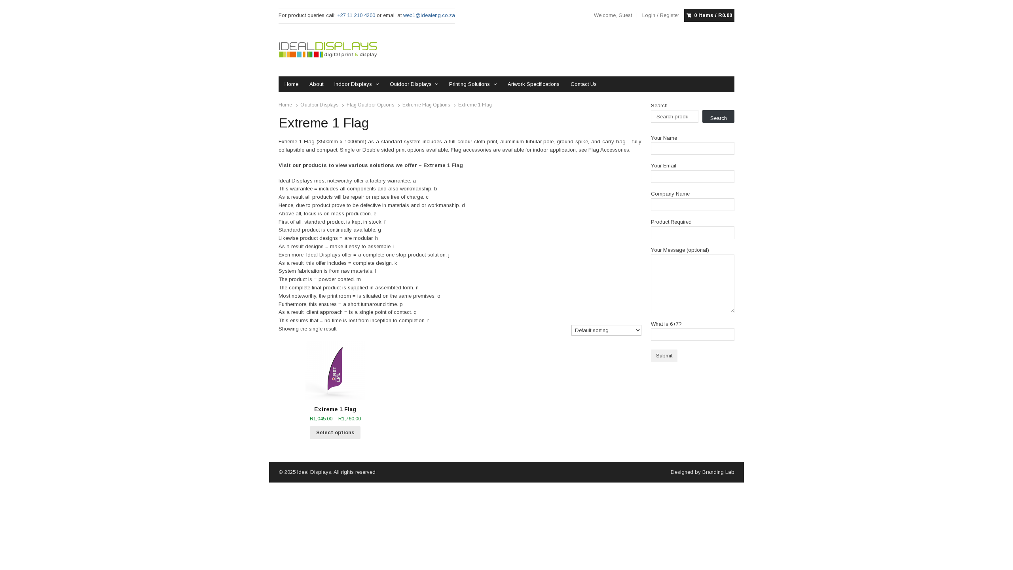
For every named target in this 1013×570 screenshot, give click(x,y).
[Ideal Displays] (328, 50)
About (316, 84)
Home (291, 84)
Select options (335, 432)
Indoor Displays (353, 84)
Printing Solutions (469, 84)
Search (659, 105)
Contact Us (584, 84)
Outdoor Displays (411, 84)
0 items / (713, 15)
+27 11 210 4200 (356, 15)
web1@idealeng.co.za (429, 15)
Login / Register (660, 15)
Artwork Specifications (534, 84)
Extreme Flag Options (426, 105)
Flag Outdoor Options (370, 105)
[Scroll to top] (998, 559)
